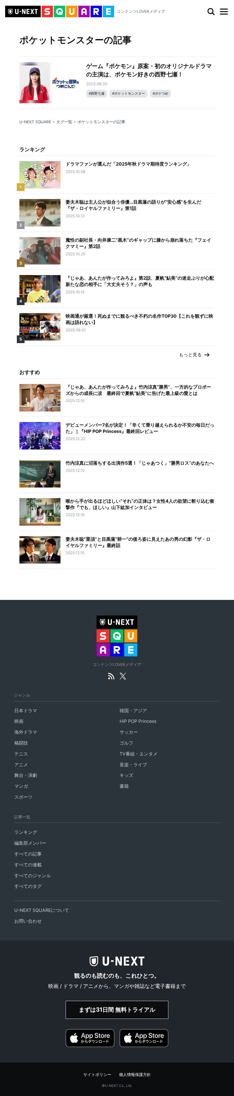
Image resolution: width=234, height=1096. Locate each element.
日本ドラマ (25, 710)
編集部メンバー (30, 843)
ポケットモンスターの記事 (101, 122)
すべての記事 (28, 854)
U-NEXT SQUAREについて (41, 910)
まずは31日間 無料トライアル (117, 1009)
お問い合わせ (28, 921)
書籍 (124, 786)
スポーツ (23, 797)
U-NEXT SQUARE (35, 122)
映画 (18, 721)
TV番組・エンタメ (139, 754)
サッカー (129, 732)
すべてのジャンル (32, 875)
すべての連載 (28, 865)
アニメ (21, 764)
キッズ (126, 775)
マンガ (21, 786)
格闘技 (21, 743)
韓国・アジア (133, 710)
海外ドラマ (25, 732)
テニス (21, 754)
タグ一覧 (64, 122)
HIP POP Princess (138, 721)
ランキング (25, 832)
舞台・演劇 (25, 775)
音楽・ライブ (133, 764)
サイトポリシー (97, 1074)
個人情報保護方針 (135, 1074)
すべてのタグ (28, 886)
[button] (224, 12)
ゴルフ (126, 743)
